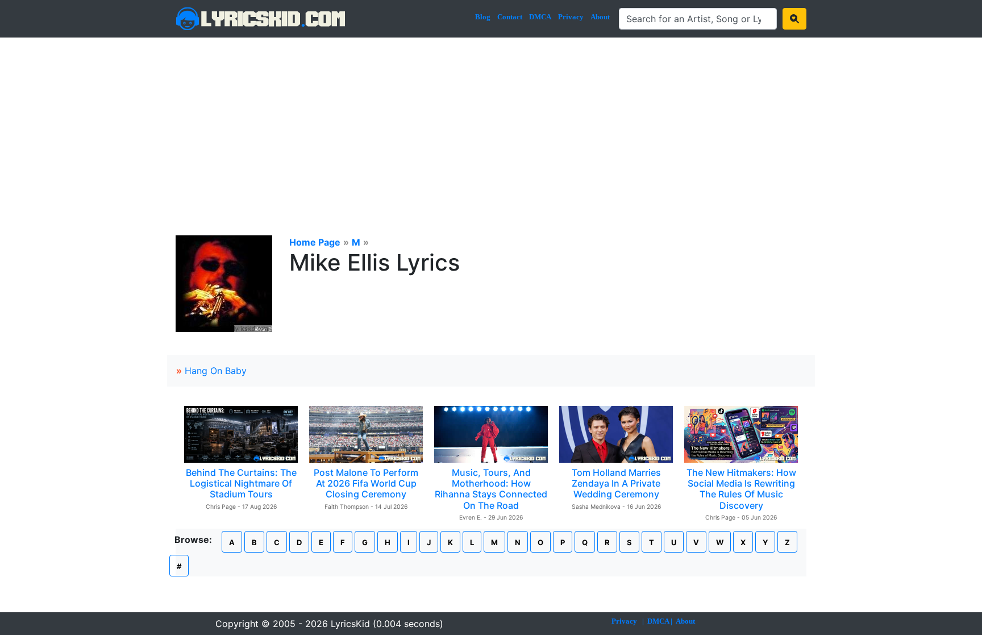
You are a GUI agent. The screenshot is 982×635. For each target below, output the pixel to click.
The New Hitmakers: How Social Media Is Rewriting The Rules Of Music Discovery (741, 489)
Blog (482, 17)
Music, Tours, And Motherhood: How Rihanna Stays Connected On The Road (491, 489)
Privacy (571, 17)
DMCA (540, 17)
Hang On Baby (216, 370)
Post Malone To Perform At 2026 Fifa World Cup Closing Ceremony (366, 483)
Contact (509, 17)
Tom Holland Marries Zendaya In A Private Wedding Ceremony (616, 483)
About (600, 17)
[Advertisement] (491, 122)
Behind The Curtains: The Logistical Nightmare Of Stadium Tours (241, 483)
